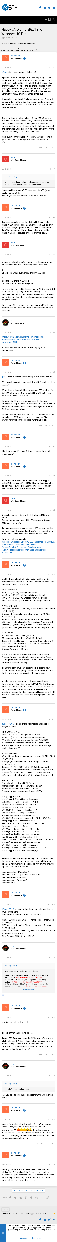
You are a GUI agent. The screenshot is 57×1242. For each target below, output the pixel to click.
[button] (4, 19)
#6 (54, 372)
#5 (54, 332)
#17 (53, 1165)
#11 (53, 719)
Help (40, 1214)
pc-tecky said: (10, 177)
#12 (53, 904)
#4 (54, 254)
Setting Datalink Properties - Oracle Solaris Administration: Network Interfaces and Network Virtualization (24, 550)
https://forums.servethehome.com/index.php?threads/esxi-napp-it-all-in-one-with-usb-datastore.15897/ (23, 340)
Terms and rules (18, 1214)
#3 (54, 217)
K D (12, 320)
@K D (4, 377)
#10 (53, 574)
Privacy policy (31, 1214)
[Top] (50, 1214)
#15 (53, 1076)
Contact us (6, 1214)
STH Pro (5, 1209)
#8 (54, 476)
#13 (53, 958)
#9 (54, 510)
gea (13, 157)
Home (45, 1214)
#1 (54, 68)
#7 (54, 446)
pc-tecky (6, 38)
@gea (4, 72)
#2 (54, 169)
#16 (53, 1119)
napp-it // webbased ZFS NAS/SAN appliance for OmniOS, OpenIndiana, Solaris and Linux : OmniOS (28, 543)
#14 (53, 1017)
